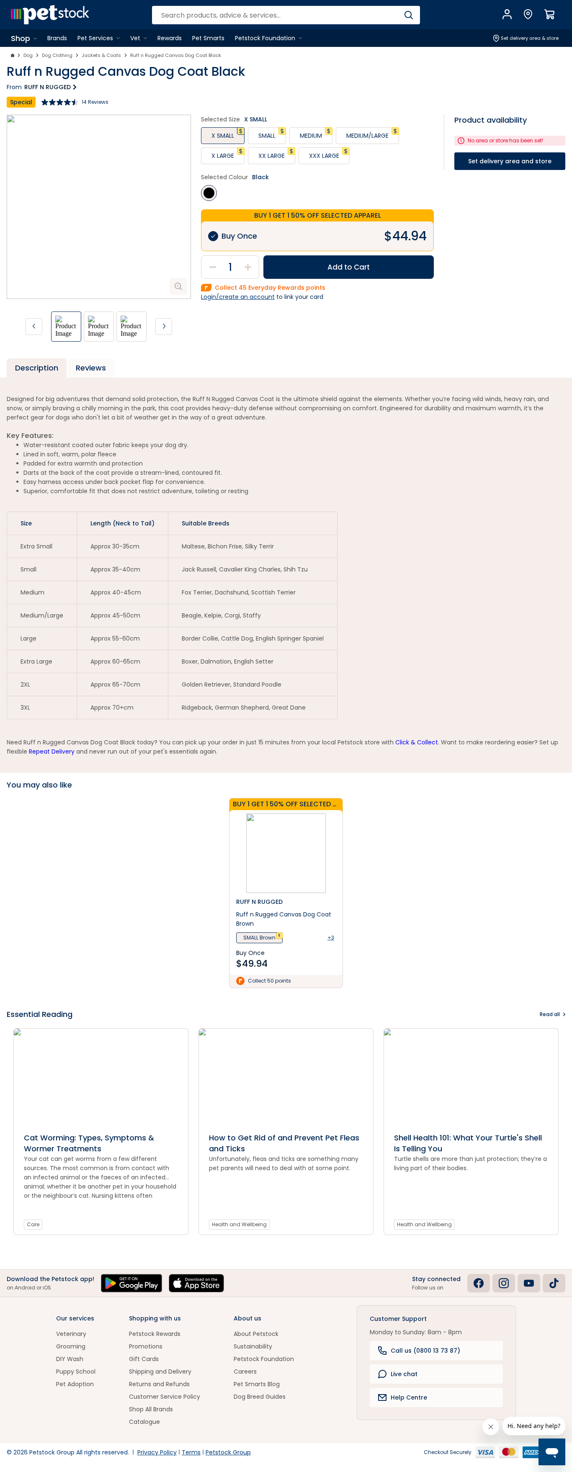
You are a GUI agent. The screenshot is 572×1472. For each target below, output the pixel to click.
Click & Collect (416, 742)
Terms (191, 1452)
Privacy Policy (157, 1452)
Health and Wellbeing (239, 1224)
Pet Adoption (75, 1384)
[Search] (408, 15)
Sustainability (253, 1346)
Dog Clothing (57, 55)
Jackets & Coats (101, 55)
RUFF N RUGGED (47, 87)
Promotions (145, 1346)
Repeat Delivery (52, 751)
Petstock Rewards (154, 1334)
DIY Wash (69, 1359)
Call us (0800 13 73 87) (425, 1350)
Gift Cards (144, 1359)
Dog (28, 55)
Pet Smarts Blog (257, 1384)
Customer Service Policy (164, 1396)
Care (33, 1224)
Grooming (70, 1346)
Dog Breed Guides (260, 1396)
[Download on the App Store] (196, 1283)
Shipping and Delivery (160, 1371)
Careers (245, 1371)
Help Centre (409, 1397)
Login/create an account (238, 297)
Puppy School (75, 1371)
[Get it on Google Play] (131, 1283)
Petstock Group (228, 1452)
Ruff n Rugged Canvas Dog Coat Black (175, 55)
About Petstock (256, 1334)
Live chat (404, 1374)
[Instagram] (503, 1283)
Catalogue (144, 1422)
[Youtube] (529, 1283)
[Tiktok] (554, 1283)
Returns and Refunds (159, 1384)
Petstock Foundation (264, 1359)
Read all (550, 1014)
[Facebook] (478, 1283)
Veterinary (71, 1334)
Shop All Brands (151, 1409)
